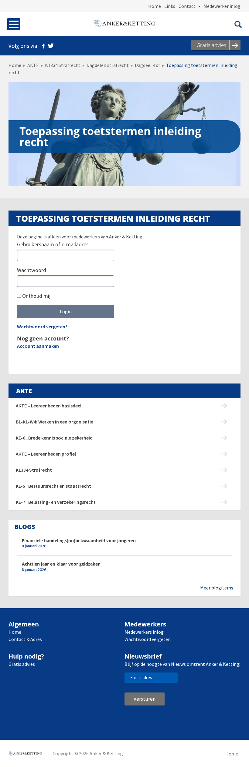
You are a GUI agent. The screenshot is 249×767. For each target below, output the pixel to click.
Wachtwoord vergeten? (42, 327)
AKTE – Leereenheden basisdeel (48, 406)
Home (154, 6)
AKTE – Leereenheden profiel (46, 454)
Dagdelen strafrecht (108, 65)
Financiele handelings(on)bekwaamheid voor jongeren (79, 540)
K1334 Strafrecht (62, 65)
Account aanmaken (38, 346)
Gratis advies (22, 664)
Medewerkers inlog (144, 632)
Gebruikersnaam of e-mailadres (53, 244)
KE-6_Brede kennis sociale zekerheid (54, 438)
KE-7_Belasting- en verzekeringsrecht (56, 502)
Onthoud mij (35, 295)
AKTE (33, 65)
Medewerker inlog (221, 6)
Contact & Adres (25, 639)
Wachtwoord (31, 270)
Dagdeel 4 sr (147, 65)
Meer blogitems (216, 588)
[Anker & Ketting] (125, 24)
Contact (187, 6)
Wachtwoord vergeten (147, 639)
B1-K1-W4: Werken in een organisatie (54, 422)
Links (169, 6)
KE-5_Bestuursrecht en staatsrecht (53, 486)
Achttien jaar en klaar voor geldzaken (61, 564)
